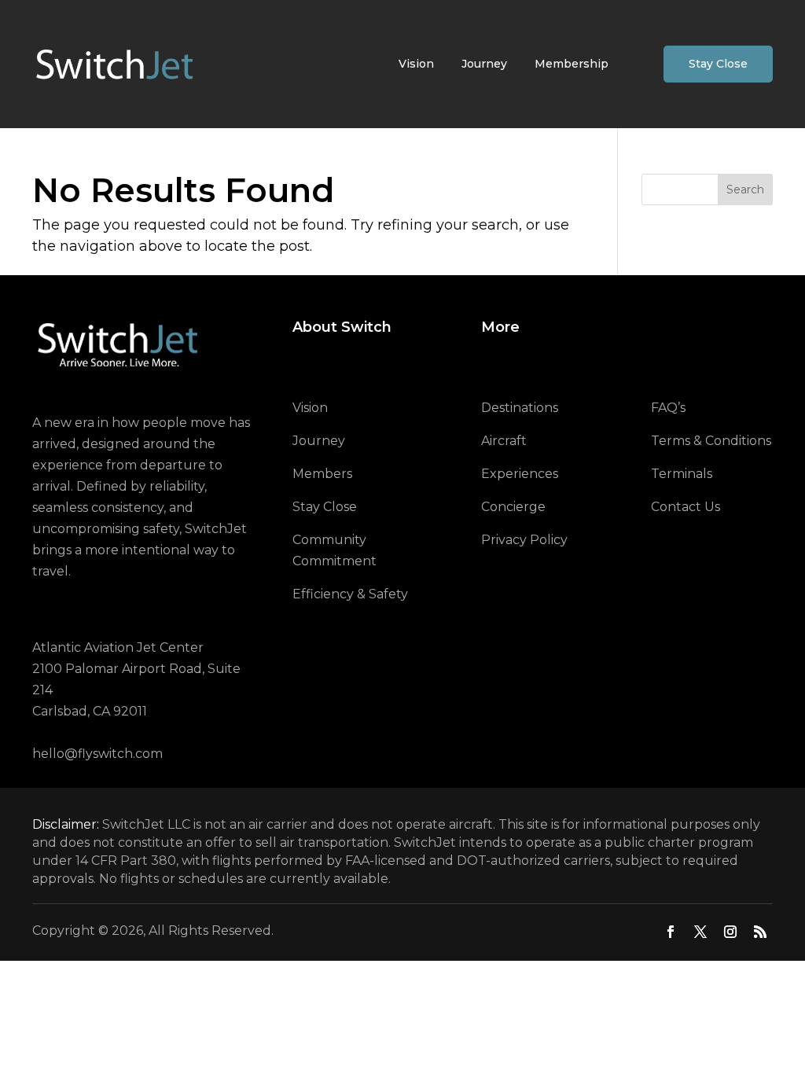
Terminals (681, 473)
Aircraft (504, 440)
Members (322, 473)
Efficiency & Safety (350, 594)
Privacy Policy (524, 539)
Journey (484, 64)
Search (745, 189)
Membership (571, 64)
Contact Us (685, 506)
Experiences (519, 473)
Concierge (513, 506)
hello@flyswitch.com (97, 753)
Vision (416, 64)
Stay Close (718, 64)
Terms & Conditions (711, 440)
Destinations (519, 407)
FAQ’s (668, 407)
